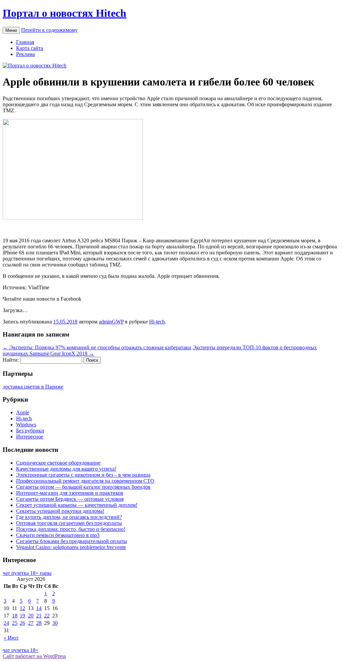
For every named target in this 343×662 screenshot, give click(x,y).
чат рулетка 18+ (21, 650)
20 (30, 615)
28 (39, 623)
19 (22, 615)
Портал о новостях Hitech (64, 13)
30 (55, 623)
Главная (25, 42)
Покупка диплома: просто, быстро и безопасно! (70, 529)
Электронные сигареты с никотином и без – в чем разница (83, 475)
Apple (22, 412)
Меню (11, 30)
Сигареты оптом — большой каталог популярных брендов (83, 487)
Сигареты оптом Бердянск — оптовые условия (70, 499)
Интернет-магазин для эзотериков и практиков (69, 493)
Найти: (11, 360)
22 (47, 615)
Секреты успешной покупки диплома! (60, 511)
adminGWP (111, 321)
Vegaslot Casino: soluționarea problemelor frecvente (71, 547)
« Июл (11, 638)
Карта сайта (29, 48)
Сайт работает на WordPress (34, 656)
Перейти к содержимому (49, 30)
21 (39, 615)
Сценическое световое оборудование (58, 463)
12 (22, 608)
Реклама (25, 54)
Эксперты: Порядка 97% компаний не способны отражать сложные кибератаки (97, 347)
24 (6, 623)
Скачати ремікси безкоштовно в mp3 (57, 535)
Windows (26, 424)
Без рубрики (30, 430)
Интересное (29, 436)
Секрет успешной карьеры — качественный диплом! (76, 505)
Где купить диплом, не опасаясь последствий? (69, 517)
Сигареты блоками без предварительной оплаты (71, 541)
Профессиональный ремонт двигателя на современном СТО (85, 481)
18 (14, 615)
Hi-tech (157, 321)
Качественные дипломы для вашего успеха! (66, 469)
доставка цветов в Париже (33, 386)
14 (39, 608)
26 (22, 623)
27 (30, 623)
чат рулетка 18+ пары (27, 573)
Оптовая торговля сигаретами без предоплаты (69, 523)
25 (14, 623)
